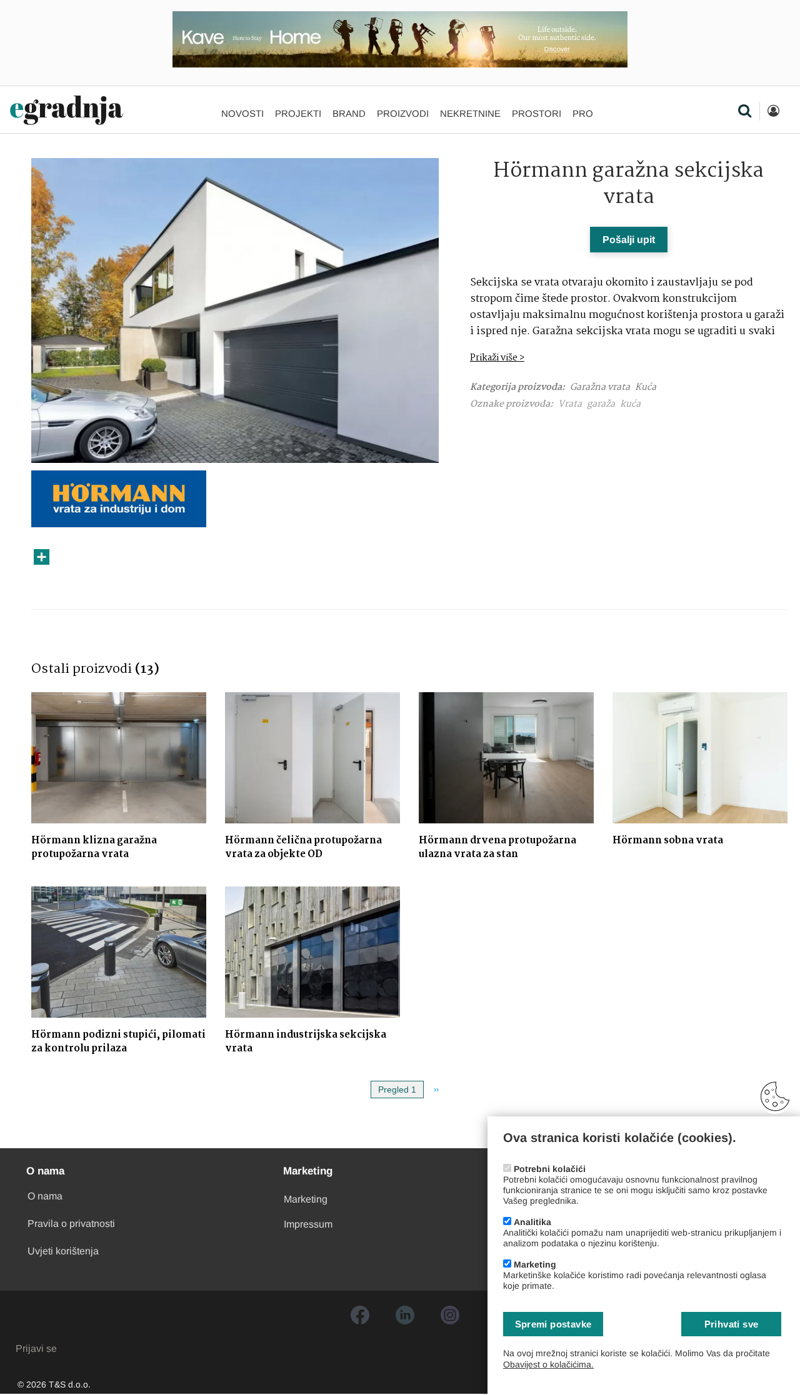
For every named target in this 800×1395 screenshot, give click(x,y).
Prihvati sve (731, 1324)
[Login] (773, 111)
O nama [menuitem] (45, 1196)
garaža (601, 404)
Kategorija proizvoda (516, 388)
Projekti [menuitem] (298, 113)
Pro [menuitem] (582, 113)
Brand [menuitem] (349, 113)
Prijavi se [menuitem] (36, 1348)
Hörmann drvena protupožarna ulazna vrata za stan (497, 847)
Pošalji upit (628, 239)
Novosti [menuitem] (242, 113)
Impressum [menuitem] (308, 1224)
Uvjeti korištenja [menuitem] (63, 1251)
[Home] (66, 111)
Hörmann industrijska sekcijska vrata (305, 1041)
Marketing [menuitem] (306, 1199)
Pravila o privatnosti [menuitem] (71, 1223)
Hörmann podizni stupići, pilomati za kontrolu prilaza (118, 1041)
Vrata (570, 404)
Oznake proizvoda (510, 404)
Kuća (645, 387)
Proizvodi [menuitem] (403, 113)
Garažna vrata (600, 387)
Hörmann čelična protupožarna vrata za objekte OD (303, 847)
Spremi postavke (553, 1324)
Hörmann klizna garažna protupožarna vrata (94, 847)
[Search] (744, 112)
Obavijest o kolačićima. (548, 1364)
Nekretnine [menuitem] (470, 113)
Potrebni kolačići (550, 1169)
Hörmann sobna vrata (667, 840)
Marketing (535, 1264)
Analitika (532, 1222)
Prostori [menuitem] (536, 113)
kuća (630, 404)
